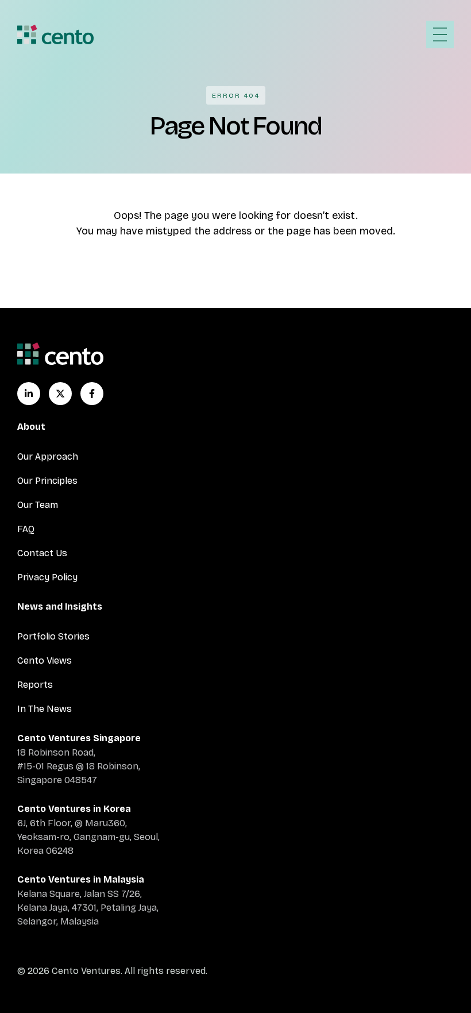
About (31, 426)
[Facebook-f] (91, 393)
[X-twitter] (60, 393)
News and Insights (59, 606)
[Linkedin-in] (28, 393)
